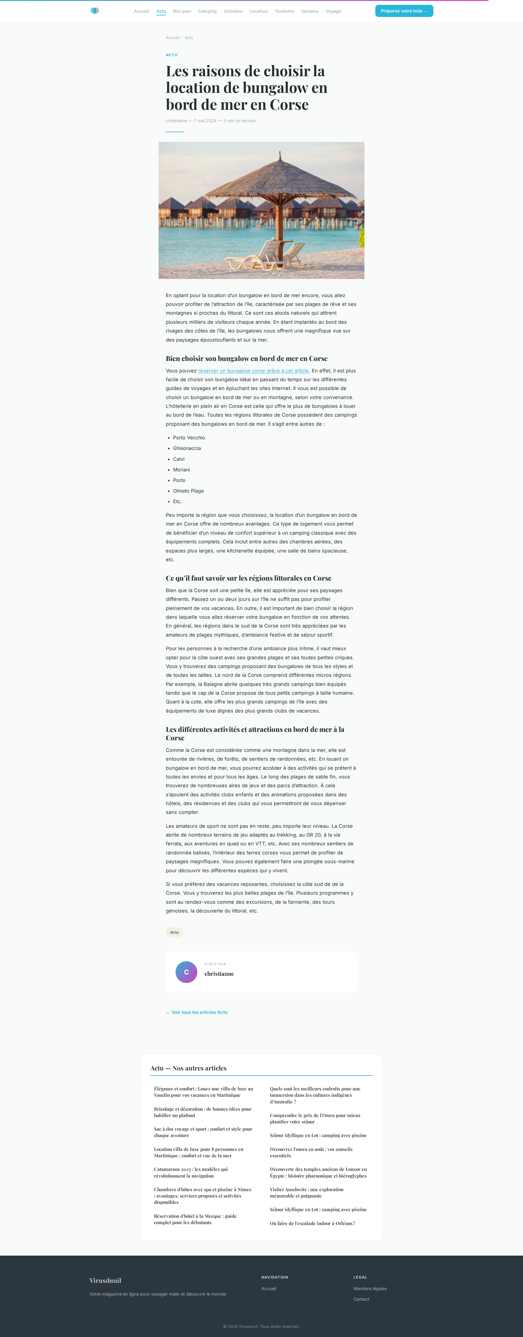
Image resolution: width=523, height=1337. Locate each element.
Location (259, 10)
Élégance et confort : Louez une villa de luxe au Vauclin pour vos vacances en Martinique (203, 1092)
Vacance (309, 10)
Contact (361, 1299)
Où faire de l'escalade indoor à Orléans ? (312, 1223)
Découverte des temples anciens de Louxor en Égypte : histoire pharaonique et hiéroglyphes (318, 1172)
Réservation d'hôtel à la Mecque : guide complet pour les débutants (195, 1219)
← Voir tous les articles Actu (197, 1012)
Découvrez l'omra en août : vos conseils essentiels (311, 1152)
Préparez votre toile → (404, 10)
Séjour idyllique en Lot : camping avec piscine (318, 1135)
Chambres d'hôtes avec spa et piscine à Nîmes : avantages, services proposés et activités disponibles (202, 1195)
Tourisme (284, 10)
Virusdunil (105, 1280)
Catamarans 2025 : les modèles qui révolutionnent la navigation (191, 1172)
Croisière (233, 10)
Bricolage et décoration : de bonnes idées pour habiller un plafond (203, 1112)
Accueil (141, 10)
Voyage (333, 10)
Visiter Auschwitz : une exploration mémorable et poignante (307, 1192)
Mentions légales (370, 1288)
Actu (161, 10)
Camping (207, 10)
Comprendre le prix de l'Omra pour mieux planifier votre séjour (315, 1118)
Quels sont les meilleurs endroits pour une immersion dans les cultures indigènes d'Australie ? (315, 1095)
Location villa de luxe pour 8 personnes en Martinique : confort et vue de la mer (198, 1152)
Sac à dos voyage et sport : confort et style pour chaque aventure (203, 1132)
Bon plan (182, 10)
